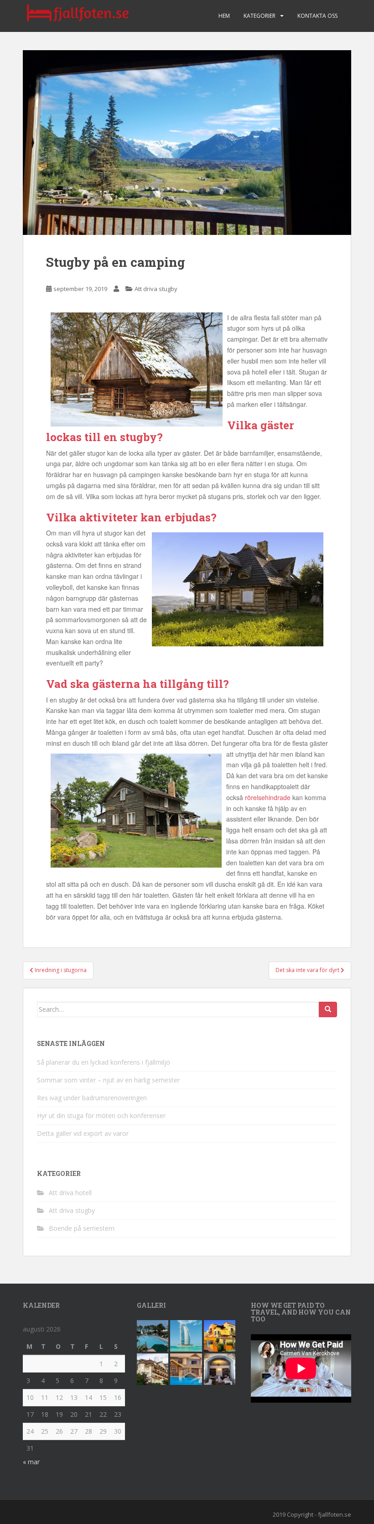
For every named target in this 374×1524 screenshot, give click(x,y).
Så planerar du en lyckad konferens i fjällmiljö (103, 1062)
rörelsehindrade (268, 797)
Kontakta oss (317, 16)
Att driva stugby (156, 289)
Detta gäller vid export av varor (83, 1133)
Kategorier (259, 16)
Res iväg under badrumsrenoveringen (92, 1097)
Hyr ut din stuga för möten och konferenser (101, 1115)
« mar (31, 1461)
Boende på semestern (81, 1228)
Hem (224, 16)
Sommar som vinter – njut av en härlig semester (108, 1080)
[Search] (328, 1009)
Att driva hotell (70, 1192)
